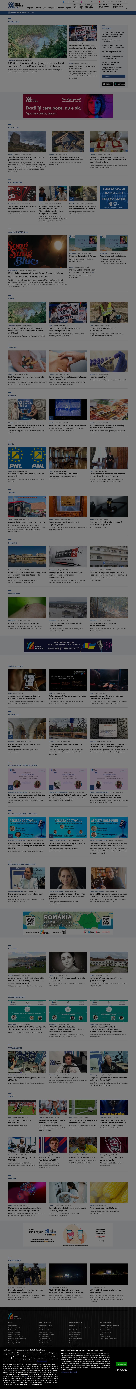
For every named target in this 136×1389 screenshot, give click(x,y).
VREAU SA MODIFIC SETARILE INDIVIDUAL (121, 1370)
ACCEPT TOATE (121, 1364)
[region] (68, 1368)
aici (26, 1376)
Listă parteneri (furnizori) (69, 1372)
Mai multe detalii (42, 1361)
